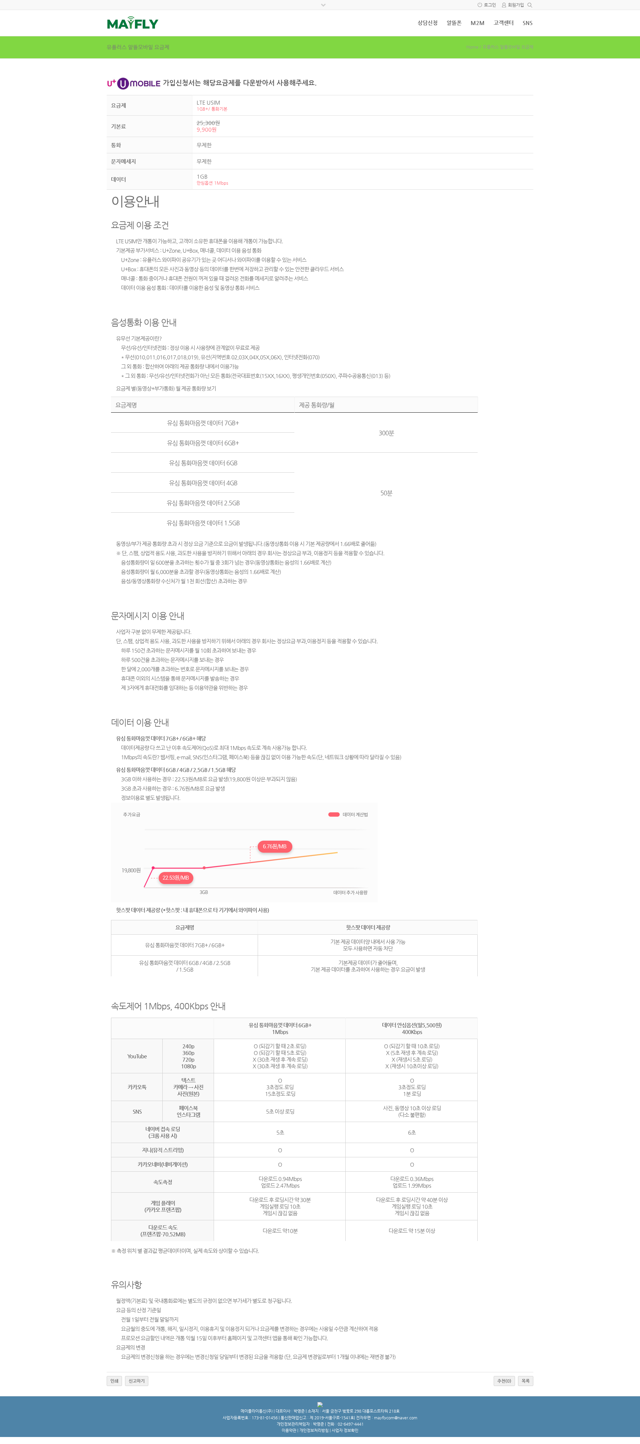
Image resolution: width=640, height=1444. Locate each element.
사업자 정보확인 (345, 1430)
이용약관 (289, 1430)
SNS (528, 23)
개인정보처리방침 (314, 1430)
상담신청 (428, 23)
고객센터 (504, 23)
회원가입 (516, 4)
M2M (478, 23)
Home (472, 46)
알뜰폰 (454, 23)
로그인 (490, 4)
